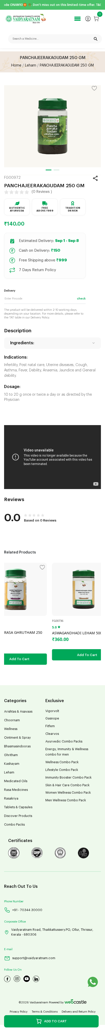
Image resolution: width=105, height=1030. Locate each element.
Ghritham (11, 755)
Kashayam (11, 763)
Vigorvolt (52, 711)
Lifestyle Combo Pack (61, 769)
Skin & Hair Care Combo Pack (67, 785)
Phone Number (13, 901)
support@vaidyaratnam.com (33, 958)
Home (16, 65)
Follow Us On (13, 969)
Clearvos (52, 733)
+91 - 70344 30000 (27, 910)
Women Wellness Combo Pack (68, 792)
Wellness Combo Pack (61, 762)
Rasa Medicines (16, 789)
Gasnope (52, 718)
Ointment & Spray (17, 737)
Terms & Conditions (45, 1011)
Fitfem (50, 726)
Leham (30, 65)
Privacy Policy (19, 1011)
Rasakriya (11, 798)
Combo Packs (14, 824)
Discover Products (18, 815)
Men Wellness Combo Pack (65, 800)
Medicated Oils (15, 781)
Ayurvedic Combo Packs (63, 741)
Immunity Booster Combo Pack (68, 777)
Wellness (10, 728)
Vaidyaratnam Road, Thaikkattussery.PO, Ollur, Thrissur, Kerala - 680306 (52, 932)
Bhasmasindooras (17, 746)
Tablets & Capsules (18, 807)
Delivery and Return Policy (79, 1011)
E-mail (8, 949)
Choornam (12, 720)
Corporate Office (15, 921)
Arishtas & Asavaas (18, 711)
